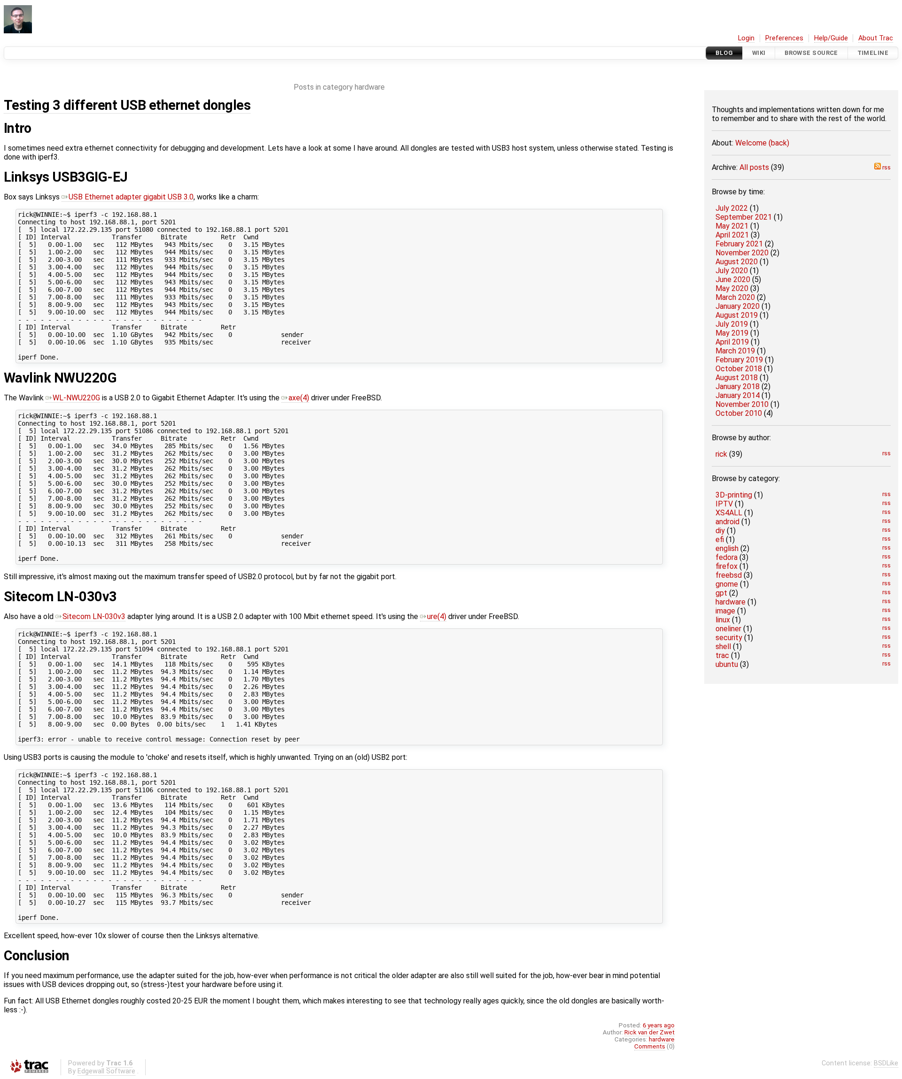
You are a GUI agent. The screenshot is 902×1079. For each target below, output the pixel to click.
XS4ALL (728, 512)
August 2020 (736, 261)
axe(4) (298, 397)
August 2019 (736, 315)
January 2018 (737, 386)
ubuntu (726, 664)
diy (720, 530)
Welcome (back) (762, 142)
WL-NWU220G (76, 397)
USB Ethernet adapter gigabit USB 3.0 (131, 196)
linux (722, 619)
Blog (724, 52)
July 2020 (731, 270)
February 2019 (739, 359)
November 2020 (742, 252)
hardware (730, 601)
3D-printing (733, 494)
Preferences (784, 38)
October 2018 (738, 368)
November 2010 (742, 404)
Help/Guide (831, 38)
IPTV (724, 503)
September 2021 (743, 217)
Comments (649, 1046)
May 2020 (731, 288)
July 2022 (731, 208)
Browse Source (811, 52)
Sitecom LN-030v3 (93, 616)
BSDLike (886, 1063)
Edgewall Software (106, 1071)
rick (721, 454)
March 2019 (735, 350)
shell (723, 646)
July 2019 (731, 324)
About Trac (875, 38)
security (728, 637)
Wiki (759, 52)
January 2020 (737, 306)
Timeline (872, 52)
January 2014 (737, 395)
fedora (726, 557)
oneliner (728, 628)
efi (719, 539)
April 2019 (732, 341)
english (727, 548)
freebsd (728, 575)
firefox (726, 566)
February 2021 (739, 243)
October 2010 (738, 413)
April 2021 (732, 234)
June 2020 (732, 279)
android (727, 521)
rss (886, 167)
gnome (726, 584)
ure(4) (436, 616)
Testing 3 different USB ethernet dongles (127, 105)
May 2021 (731, 226)
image (725, 610)
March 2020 (735, 297)
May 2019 (731, 333)
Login (746, 38)
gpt (721, 593)
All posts (754, 167)
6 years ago (659, 1025)
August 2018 (736, 377)
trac (722, 655)
